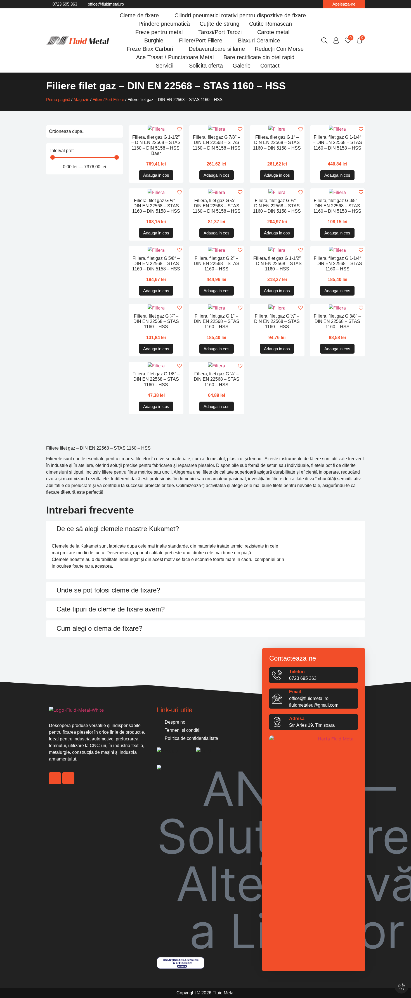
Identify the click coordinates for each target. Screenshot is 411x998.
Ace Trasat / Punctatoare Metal (175, 57)
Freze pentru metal (159, 32)
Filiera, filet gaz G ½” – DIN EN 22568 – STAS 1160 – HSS (277, 321)
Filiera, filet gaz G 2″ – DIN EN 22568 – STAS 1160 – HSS (216, 263)
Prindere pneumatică (164, 24)
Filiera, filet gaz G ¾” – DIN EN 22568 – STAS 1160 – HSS (156, 321)
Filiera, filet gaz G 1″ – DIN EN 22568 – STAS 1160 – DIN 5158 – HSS (277, 142)
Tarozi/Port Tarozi (220, 32)
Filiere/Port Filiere (200, 40)
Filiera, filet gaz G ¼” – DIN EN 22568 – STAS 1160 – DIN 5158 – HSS (216, 205)
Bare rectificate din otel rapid (258, 57)
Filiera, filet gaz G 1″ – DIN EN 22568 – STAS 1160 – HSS (216, 321)
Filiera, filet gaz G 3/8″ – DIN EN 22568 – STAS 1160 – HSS (337, 321)
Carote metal (273, 32)
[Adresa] (277, 722)
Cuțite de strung (219, 24)
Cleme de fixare (139, 15)
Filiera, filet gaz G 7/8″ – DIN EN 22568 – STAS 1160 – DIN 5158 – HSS (216, 142)
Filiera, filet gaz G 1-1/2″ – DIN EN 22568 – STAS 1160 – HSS (277, 263)
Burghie (153, 40)
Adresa (296, 718)
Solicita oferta (206, 66)
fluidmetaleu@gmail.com (313, 705)
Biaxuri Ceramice (259, 40)
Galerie (242, 66)
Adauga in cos (156, 175)
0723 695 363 (302, 678)
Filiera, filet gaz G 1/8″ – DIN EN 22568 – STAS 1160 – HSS (156, 379)
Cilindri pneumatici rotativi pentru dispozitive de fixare (240, 15)
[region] (64, 963)
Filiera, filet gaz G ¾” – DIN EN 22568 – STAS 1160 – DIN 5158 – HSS (277, 205)
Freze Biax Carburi (150, 49)
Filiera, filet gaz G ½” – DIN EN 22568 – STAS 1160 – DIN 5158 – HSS (156, 205)
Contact (270, 66)
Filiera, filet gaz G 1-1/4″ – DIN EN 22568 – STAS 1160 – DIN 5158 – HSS (337, 142)
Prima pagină (58, 99)
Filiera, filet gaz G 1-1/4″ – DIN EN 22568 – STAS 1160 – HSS (337, 263)
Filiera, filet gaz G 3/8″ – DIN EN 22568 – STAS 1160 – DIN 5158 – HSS (337, 205)
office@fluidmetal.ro (309, 698)
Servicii (164, 66)
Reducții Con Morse (279, 49)
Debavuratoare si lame (217, 49)
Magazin (81, 99)
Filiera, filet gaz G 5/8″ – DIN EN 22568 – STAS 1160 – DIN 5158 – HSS (156, 263)
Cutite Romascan (270, 24)
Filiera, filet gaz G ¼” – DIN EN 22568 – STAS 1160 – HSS (216, 379)
